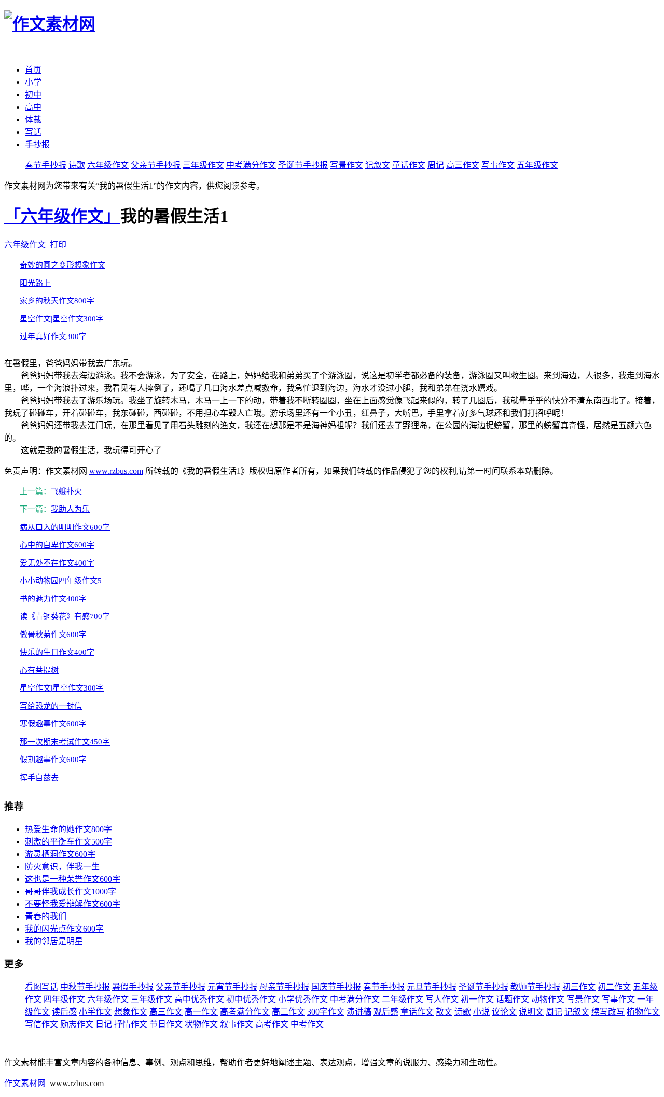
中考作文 (307, 1024)
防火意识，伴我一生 (62, 866)
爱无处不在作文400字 (57, 563)
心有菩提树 (39, 670)
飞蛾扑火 (66, 491)
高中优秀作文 (199, 999)
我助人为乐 (70, 509)
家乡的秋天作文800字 (57, 301)
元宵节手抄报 (232, 986)
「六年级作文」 (62, 216)
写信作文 (41, 1024)
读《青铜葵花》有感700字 (65, 616)
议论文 (504, 1011)
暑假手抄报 (133, 986)
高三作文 (462, 165)
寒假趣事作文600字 (53, 724)
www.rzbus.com (116, 471)
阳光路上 (35, 283)
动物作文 (547, 999)
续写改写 (608, 1011)
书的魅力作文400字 (53, 599)
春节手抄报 (45, 165)
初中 (33, 94)
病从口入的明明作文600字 (65, 527)
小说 (481, 1011)
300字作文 (325, 1011)
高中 (33, 107)
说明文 (531, 1011)
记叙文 (377, 165)
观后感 (386, 1011)
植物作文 (643, 1011)
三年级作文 (203, 165)
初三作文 (579, 986)
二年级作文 (402, 999)
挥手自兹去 (39, 777)
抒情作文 (130, 1024)
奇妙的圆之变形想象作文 (62, 265)
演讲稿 (359, 1011)
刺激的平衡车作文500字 (68, 841)
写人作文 (442, 999)
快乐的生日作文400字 (57, 652)
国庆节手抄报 (336, 986)
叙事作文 (236, 1024)
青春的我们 (45, 916)
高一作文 (201, 1011)
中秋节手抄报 (85, 986)
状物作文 (201, 1024)
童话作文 (408, 165)
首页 (33, 69)
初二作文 (614, 986)
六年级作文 (108, 165)
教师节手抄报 (535, 986)
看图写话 (41, 986)
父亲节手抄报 (156, 165)
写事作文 (498, 165)
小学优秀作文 (303, 999)
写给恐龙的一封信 (51, 706)
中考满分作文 (251, 165)
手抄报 (37, 144)
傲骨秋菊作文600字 (53, 634)
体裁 (33, 119)
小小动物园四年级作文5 (61, 580)
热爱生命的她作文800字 (68, 829)
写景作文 (346, 165)
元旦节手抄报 (432, 986)
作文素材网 (25, 1083)
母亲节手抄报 (284, 986)
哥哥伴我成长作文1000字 (70, 891)
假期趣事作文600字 (53, 759)
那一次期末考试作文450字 (65, 742)
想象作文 (130, 1011)
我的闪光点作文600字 (64, 928)
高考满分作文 (245, 1011)
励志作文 (76, 1024)
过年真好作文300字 (53, 336)
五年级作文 (537, 165)
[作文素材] (49, 24)
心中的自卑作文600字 (57, 545)
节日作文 (166, 1024)
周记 (435, 165)
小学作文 (95, 1011)
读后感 (64, 1011)
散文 (444, 1011)
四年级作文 (64, 999)
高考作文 (271, 1024)
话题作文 (512, 999)
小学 (33, 82)
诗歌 (76, 165)
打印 (58, 244)
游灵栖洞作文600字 (60, 854)
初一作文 (477, 999)
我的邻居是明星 (54, 941)
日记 (103, 1024)
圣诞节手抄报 (303, 165)
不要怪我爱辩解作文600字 (72, 903)
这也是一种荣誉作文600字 (72, 879)
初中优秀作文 (251, 999)
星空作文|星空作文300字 (62, 319)
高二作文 (288, 1011)
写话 (33, 132)
